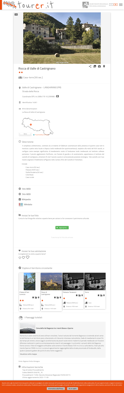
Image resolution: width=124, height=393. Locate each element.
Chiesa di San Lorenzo (24, 293)
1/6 (16, 14)
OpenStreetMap (39, 135)
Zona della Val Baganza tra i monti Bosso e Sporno (54, 328)
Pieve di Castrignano (45, 293)
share (90, 66)
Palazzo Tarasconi (69, 292)
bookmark (33, 297)
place (104, 66)
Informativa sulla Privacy (55, 388)
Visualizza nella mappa (28, 354)
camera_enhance (99, 66)
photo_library (94, 66)
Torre (87, 292)
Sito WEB (26, 188)
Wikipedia (26, 199)
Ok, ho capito (73, 388)
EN (115, 4)
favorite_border (19, 257)
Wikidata (28, 204)
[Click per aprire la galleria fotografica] (62, 38)
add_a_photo (36, 297)
